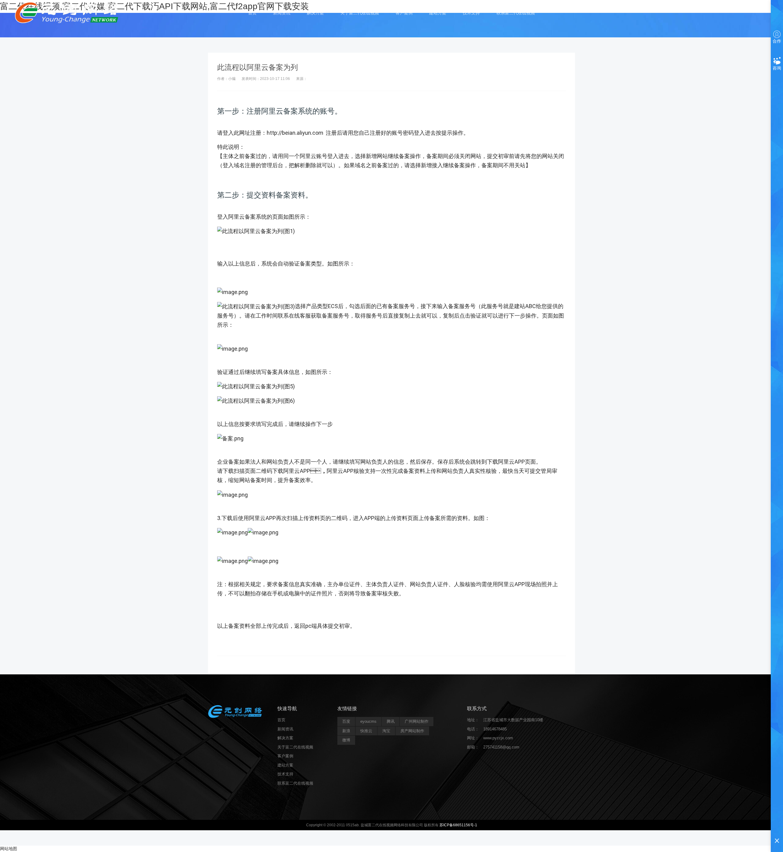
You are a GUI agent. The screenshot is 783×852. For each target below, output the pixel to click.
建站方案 (437, 12)
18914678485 (495, 729)
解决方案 (315, 12)
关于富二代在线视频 (359, 12)
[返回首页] (68, 12)
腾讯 (391, 721)
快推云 (366, 731)
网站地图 (8, 848)
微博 (346, 740)
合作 (777, 41)
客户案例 (404, 12)
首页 (252, 12)
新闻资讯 (281, 12)
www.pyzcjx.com (498, 738)
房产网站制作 (412, 731)
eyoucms (368, 721)
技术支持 (471, 12)
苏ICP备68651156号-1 (458, 825)
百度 (346, 721)
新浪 (346, 731)
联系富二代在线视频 (515, 12)
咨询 (777, 68)
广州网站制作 (417, 721)
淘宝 (386, 731)
